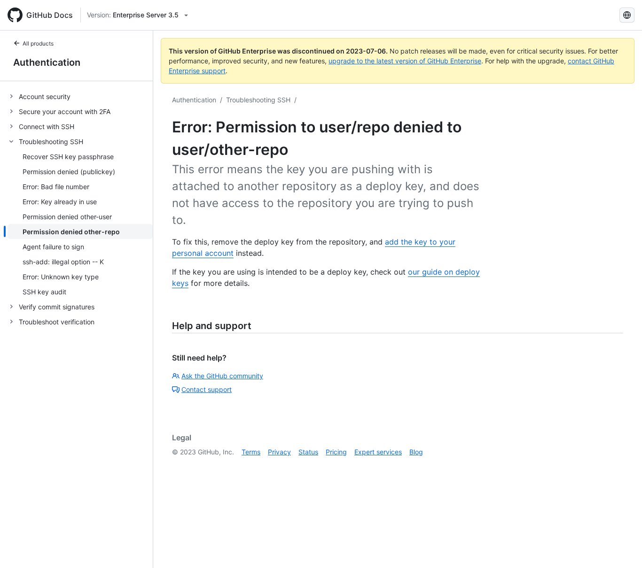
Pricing (336, 452)
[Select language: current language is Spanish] (626, 15)
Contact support (206, 389)
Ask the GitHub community (222, 376)
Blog (416, 452)
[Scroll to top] (621, 547)
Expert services (378, 452)
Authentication (46, 62)
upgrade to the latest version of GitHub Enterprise (405, 61)
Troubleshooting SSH (258, 100)
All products (38, 43)
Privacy (279, 452)
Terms (251, 452)
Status (308, 452)
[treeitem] (80, 96)
